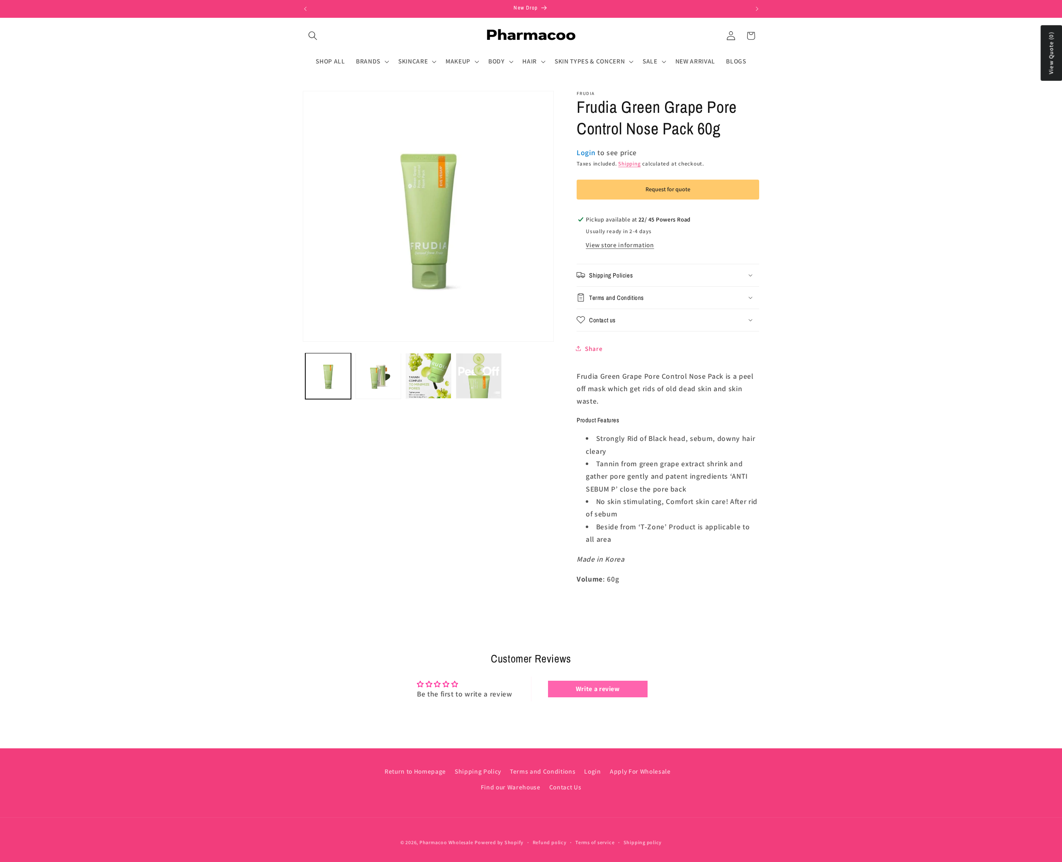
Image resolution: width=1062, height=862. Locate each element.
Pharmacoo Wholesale (446, 842)
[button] (313, 36)
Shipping (629, 163)
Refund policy (550, 842)
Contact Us (565, 786)
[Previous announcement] (305, 8)
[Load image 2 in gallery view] (378, 376)
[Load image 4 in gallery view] (479, 376)
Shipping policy (643, 842)
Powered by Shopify (499, 842)
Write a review (598, 688)
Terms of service (594, 842)
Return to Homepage (415, 771)
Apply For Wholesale (640, 771)
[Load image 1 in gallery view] (328, 376)
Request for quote (667, 189)
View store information (620, 245)
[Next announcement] (757, 8)
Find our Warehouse (511, 786)
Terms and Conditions (542, 771)
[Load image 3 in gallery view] (428, 376)
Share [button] (593, 348)
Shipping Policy (478, 771)
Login (592, 771)
